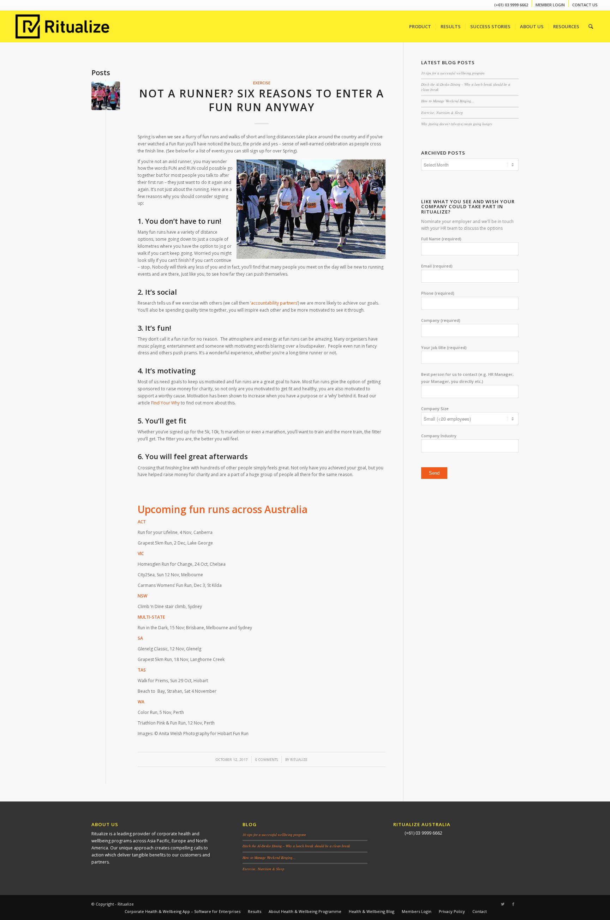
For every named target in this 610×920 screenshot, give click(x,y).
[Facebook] (513, 904)
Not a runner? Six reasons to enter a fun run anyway (261, 100)
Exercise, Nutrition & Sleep (442, 112)
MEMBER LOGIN (550, 4)
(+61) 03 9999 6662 (511, 4)
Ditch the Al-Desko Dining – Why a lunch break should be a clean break (296, 845)
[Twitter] (502, 904)
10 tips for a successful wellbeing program (452, 73)
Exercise (261, 82)
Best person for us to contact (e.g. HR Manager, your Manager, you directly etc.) (467, 378)
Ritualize (298, 759)
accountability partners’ (274, 303)
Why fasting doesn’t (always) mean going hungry (456, 123)
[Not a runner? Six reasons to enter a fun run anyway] (105, 96)
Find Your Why (165, 403)
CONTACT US (585, 4)
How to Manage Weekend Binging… (447, 100)
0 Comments (266, 759)
